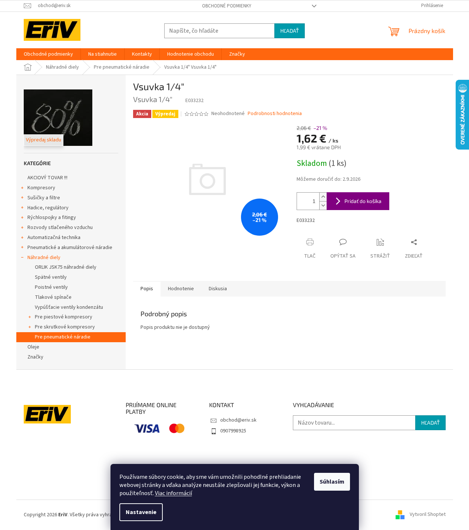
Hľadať (289, 30)
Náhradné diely (43, 257)
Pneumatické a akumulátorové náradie (69, 247)
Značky (35, 357)
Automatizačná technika (53, 237)
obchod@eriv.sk (238, 420)
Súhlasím (332, 482)
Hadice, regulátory (48, 208)
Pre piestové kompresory (63, 317)
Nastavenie (141, 512)
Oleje (33, 347)
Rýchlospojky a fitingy (51, 217)
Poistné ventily (51, 287)
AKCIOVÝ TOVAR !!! (47, 177)
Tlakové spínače (53, 297)
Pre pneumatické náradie (62, 337)
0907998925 (233, 431)
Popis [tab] (147, 288)
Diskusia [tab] (218, 288)
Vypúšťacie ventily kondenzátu (69, 307)
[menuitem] (48, 54)
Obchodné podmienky (226, 6)
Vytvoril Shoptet (428, 514)
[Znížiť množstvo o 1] (323, 205)
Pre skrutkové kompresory (65, 327)
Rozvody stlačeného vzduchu (60, 227)
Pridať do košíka (363, 201)
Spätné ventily (51, 277)
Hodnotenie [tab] (181, 288)
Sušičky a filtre (43, 198)
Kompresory (41, 188)
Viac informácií (173, 493)
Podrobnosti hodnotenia (275, 113)
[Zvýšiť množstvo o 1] (323, 197)
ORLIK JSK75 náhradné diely (65, 267)
